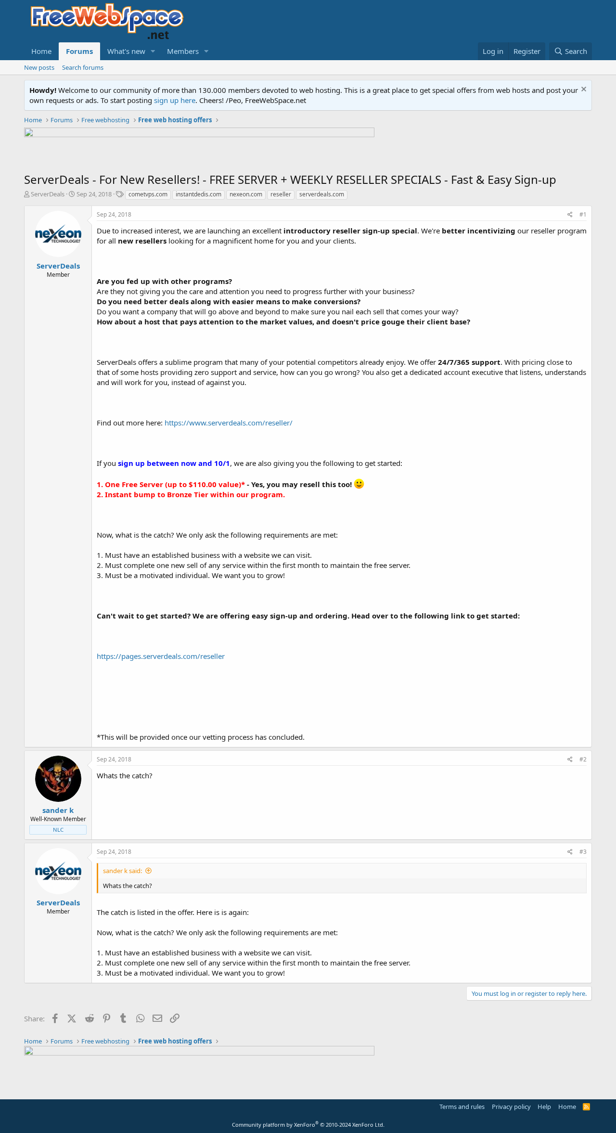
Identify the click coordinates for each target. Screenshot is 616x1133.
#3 (583, 852)
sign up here (174, 100)
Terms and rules (462, 1106)
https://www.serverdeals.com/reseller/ (229, 422)
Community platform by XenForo (308, 1124)
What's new (126, 51)
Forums (79, 51)
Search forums (82, 67)
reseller (280, 194)
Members (183, 51)
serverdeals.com (321, 194)
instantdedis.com (198, 194)
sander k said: (122, 870)
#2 (583, 759)
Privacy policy (511, 1106)
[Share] (570, 214)
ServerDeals (47, 194)
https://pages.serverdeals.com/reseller (161, 656)
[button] (153, 51)
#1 (583, 214)
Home (41, 51)
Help (544, 1106)
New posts (39, 67)
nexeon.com (246, 194)
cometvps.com (147, 194)
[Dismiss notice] (582, 90)
